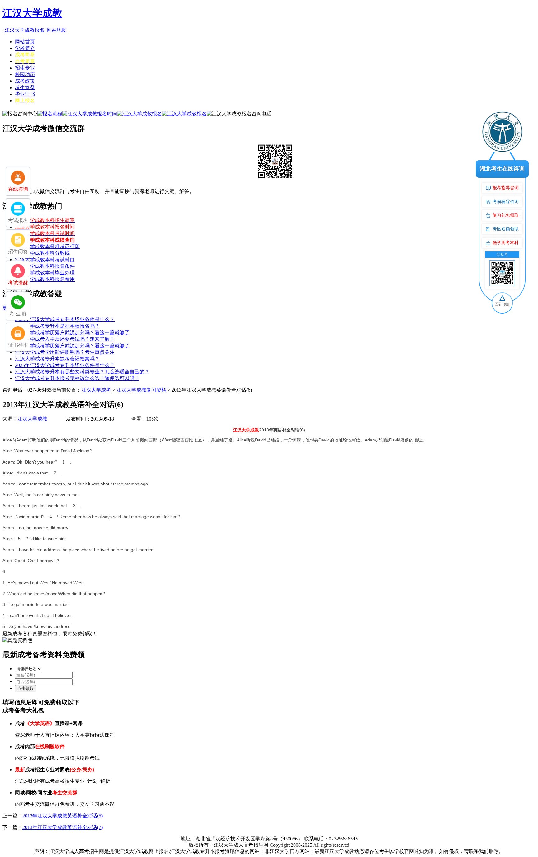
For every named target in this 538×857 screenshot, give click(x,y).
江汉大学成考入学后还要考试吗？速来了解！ (65, 339)
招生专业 (25, 67)
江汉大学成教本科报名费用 (45, 279)
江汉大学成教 (32, 13)
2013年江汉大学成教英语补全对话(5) (62, 815)
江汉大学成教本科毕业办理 (45, 272)
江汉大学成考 (96, 389)
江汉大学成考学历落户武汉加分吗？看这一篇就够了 (72, 332)
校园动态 (25, 74)
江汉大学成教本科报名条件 (45, 266)
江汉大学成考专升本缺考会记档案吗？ (57, 358)
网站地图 (57, 30)
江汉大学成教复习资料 (141, 389)
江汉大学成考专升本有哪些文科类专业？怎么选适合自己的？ (82, 371)
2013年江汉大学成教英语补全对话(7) (62, 827)
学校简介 (25, 48)
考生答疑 (25, 87)
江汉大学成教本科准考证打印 (47, 246)
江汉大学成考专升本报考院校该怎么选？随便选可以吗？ (77, 378)
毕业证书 (25, 94)
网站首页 (25, 41)
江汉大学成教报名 (25, 30)
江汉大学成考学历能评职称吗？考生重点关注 (65, 352)
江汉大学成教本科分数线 (42, 253)
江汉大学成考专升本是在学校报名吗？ (57, 326)
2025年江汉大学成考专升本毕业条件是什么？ (65, 319)
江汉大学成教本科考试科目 (45, 259)
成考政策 (25, 81)
